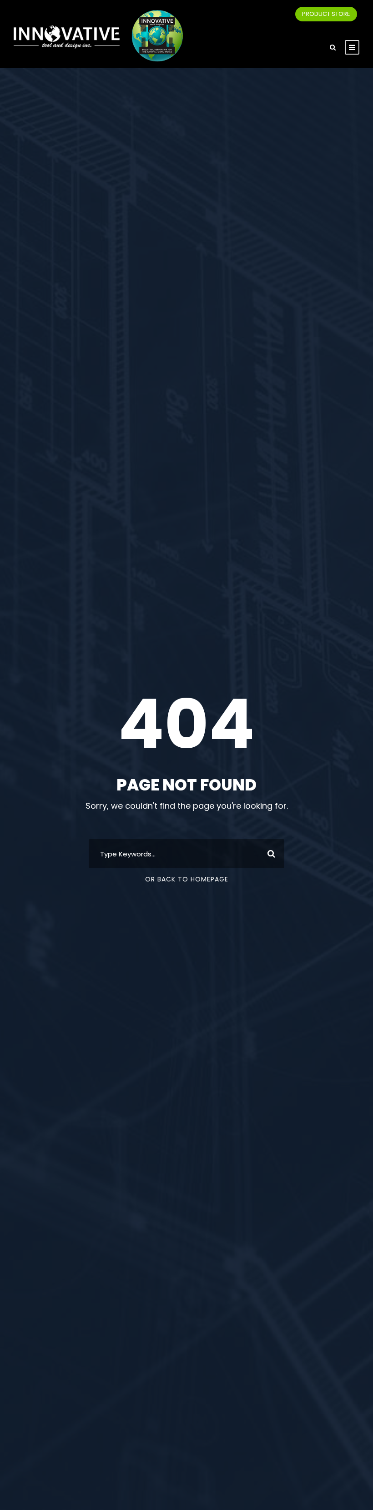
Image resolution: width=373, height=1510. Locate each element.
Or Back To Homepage (186, 879)
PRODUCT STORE (326, 14)
